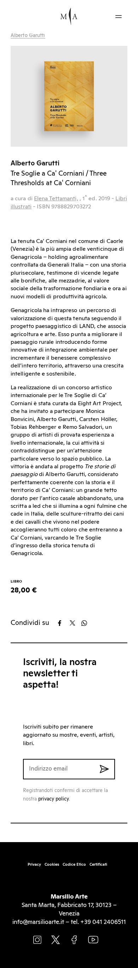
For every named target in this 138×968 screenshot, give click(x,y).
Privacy (34, 864)
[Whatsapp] (86, 623)
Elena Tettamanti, (56, 198)
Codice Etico (74, 864)
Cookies (52, 864)
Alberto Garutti (28, 35)
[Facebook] (63, 623)
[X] (75, 623)
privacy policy (53, 799)
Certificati (98, 864)
